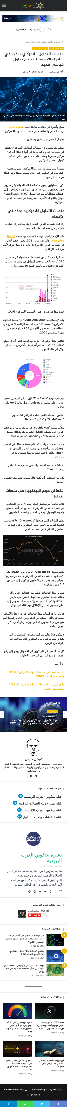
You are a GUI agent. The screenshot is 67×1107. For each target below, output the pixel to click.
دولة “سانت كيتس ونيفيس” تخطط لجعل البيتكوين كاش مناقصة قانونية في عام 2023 (23, 969)
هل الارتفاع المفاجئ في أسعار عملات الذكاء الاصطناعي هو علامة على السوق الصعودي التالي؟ (25, 939)
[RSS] (28, 1095)
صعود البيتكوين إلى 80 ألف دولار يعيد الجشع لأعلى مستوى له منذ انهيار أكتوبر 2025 (19, 1027)
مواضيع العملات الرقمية (40, 48)
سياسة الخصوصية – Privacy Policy (47, 1089)
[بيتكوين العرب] (33, 6)
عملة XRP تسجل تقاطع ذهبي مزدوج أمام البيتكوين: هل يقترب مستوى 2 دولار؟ (50, 1026)
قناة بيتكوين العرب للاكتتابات (41, 810)
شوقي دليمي (54, 72)
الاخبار (49, 42)
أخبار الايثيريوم (52, 712)
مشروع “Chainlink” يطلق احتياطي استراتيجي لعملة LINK (26, 952)
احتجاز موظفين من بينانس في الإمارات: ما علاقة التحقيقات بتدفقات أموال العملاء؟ (19, 1065)
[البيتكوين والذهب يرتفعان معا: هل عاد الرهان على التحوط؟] (49, 1049)
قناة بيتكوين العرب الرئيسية (42, 796)
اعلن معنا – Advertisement (16, 1089)
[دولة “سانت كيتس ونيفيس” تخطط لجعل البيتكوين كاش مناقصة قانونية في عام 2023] (55, 970)
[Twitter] (39, 1095)
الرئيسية (58, 42)
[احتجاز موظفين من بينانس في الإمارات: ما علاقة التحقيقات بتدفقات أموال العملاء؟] (17, 1049)
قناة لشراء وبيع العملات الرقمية (39, 803)
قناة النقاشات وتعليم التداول (42, 817)
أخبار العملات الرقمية (35, 42)
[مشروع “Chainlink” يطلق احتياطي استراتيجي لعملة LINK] (55, 956)
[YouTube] (35, 1095)
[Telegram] (32, 1095)
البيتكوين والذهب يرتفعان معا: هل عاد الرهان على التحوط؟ (51, 1064)
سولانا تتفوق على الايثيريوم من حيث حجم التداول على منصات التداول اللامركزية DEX (34, 722)
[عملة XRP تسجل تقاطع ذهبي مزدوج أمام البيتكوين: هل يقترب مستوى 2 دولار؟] (49, 1011)
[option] (33, 714)
